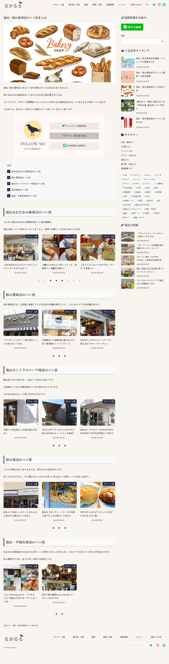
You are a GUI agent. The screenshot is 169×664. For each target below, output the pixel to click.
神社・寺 (135, 213)
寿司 (147, 196)
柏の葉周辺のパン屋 (20, 177)
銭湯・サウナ (139, 217)
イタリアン (136, 175)
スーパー (137, 179)
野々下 (126, 217)
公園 (147, 188)
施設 (123, 159)
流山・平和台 (151, 209)
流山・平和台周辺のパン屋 (23, 195)
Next (112, 254)
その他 (123, 146)
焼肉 (125, 213)
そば (125, 175)
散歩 (141, 200)
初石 (156, 188)
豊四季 (157, 213)
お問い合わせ (156, 637)
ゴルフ (126, 179)
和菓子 (148, 192)
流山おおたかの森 (142, 205)
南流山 (138, 192)
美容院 (146, 213)
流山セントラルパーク (132, 209)
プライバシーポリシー (137, 645)
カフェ (148, 175)
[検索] (162, 41)
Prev (6, 254)
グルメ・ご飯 (126, 155)
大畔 (125, 196)
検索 (123, 35)
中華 (139, 188)
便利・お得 (107, 637)
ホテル (136, 183)
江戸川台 (127, 205)
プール (126, 183)
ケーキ (158, 175)
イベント (124, 151)
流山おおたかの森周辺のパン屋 (26, 171)
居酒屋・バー (129, 200)
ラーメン (147, 183)
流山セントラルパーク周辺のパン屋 (28, 183)
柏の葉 (150, 200)
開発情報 (124, 168)
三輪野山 (159, 183)
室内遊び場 (136, 196)
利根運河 (127, 192)
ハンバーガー (151, 179)
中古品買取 (128, 188)
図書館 (158, 192)
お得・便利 (125, 142)
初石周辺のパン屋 (19, 189)
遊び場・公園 (126, 164)
